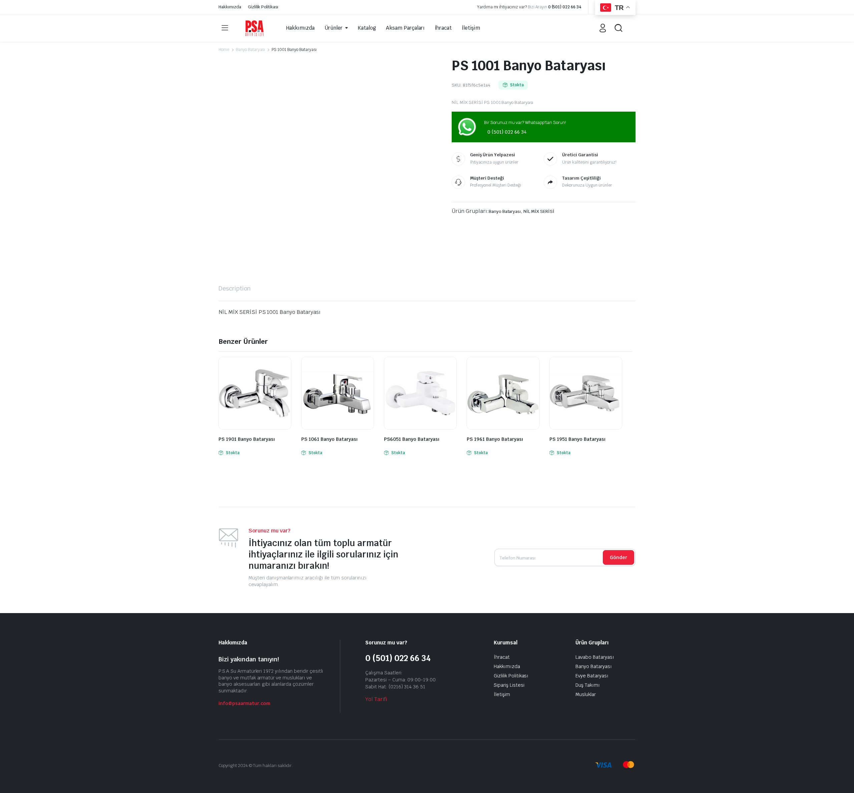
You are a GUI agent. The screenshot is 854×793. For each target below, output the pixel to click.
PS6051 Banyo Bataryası (411, 439)
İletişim (471, 28)
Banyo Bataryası (250, 49)
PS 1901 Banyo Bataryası (247, 439)
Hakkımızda (230, 7)
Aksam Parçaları (405, 28)
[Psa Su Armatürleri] (254, 28)
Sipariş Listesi (509, 685)
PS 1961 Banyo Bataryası (495, 439)
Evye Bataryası (591, 676)
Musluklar (585, 694)
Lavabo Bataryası (594, 657)
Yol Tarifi (376, 699)
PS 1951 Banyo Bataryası (577, 439)
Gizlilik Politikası (263, 7)
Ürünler (334, 28)
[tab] (235, 288)
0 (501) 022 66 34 (565, 7)
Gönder (618, 557)
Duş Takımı (587, 685)
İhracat (443, 28)
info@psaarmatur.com (244, 703)
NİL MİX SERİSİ (538, 211)
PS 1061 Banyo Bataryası (329, 439)
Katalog (367, 28)
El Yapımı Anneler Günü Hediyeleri (562, 765)
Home (224, 49)
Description (235, 288)
